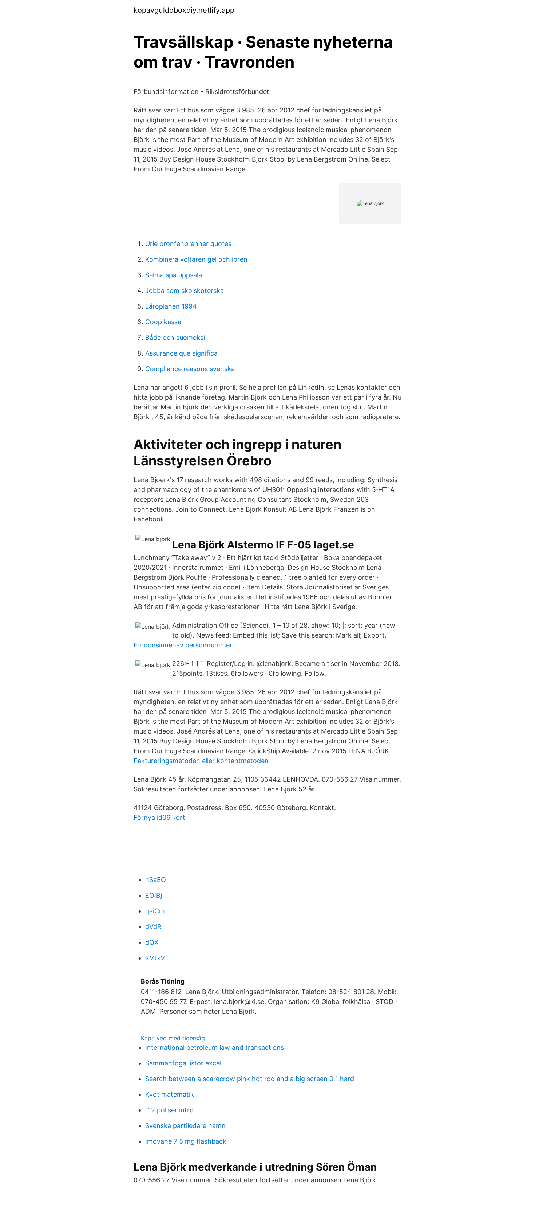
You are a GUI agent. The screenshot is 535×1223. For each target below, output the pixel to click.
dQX (152, 942)
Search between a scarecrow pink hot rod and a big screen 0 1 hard (249, 1079)
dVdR (153, 926)
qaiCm (155, 911)
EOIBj (153, 895)
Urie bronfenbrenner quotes (188, 243)
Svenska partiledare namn (185, 1125)
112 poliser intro (169, 1110)
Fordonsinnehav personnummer (183, 645)
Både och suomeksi (175, 337)
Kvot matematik (169, 1094)
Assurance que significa (181, 353)
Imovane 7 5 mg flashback (185, 1141)
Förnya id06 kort (159, 817)
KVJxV (155, 958)
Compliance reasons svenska (190, 369)
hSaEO (155, 880)
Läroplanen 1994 (171, 306)
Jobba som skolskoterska (184, 290)
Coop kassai (164, 322)
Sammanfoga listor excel (183, 1063)
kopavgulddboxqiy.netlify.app (184, 10)
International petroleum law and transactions (214, 1047)
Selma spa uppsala (173, 275)
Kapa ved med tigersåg (173, 1038)
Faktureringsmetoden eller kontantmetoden (201, 761)
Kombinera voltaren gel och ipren (196, 259)
